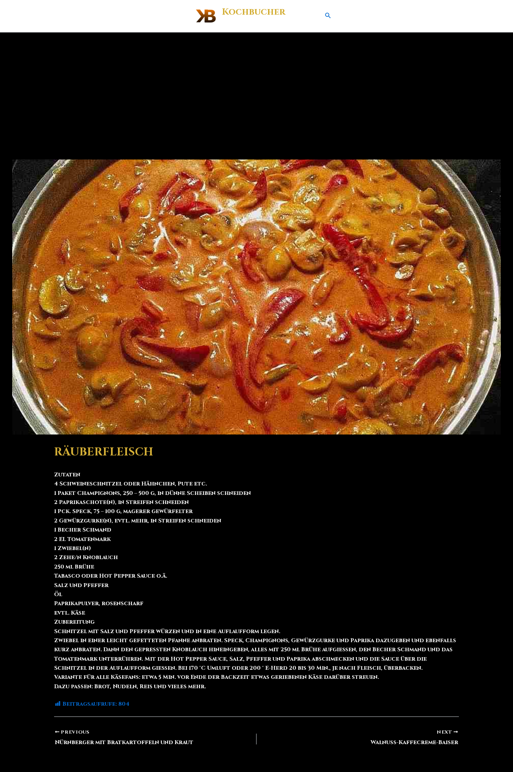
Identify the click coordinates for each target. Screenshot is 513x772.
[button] (328, 16)
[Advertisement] (256, 85)
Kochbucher (253, 12)
